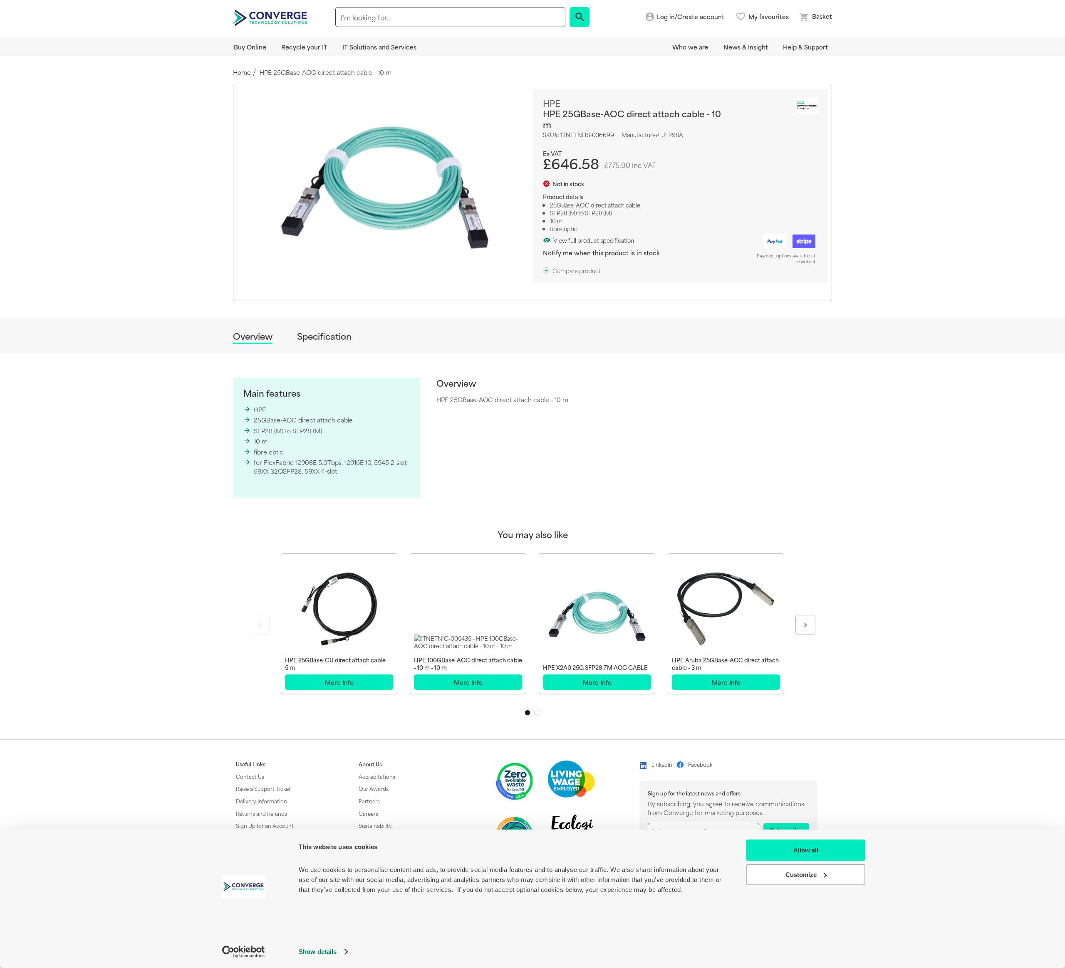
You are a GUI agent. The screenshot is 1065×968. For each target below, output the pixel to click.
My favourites (768, 16)
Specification (324, 336)
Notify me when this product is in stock (601, 252)
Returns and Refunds (261, 813)
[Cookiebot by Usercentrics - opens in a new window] (243, 952)
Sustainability (375, 825)
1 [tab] (527, 713)
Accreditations (377, 776)
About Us (370, 764)
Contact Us (250, 776)
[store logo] (271, 17)
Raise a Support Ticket (263, 788)
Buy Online (250, 47)
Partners (369, 801)
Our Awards (374, 788)
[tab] (252, 337)
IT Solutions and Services (379, 47)
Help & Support (805, 47)
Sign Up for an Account (265, 825)
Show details (318, 951)
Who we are (690, 47)
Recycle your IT (304, 47)
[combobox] (450, 17)
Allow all (805, 850)
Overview (252, 337)
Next (805, 625)
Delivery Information (261, 801)
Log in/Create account (690, 16)
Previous (260, 625)
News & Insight (745, 47)
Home (242, 72)
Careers (368, 813)
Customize (801, 874)
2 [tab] (537, 713)
